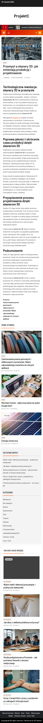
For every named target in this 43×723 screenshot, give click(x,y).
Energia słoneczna (10, 440)
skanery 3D (16, 118)
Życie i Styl (7, 541)
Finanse (5, 518)
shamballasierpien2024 (11, 533)
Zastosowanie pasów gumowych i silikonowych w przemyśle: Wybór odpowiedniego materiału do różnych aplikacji (11, 309)
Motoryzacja (7, 526)
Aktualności (7, 500)
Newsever (28, 721)
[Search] (36, 33)
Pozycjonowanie (8, 529)
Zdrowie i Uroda (8, 537)
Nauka (10, 716)
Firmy (28, 713)
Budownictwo (7, 511)
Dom (4, 514)
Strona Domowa (7, 713)
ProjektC (21, 15)
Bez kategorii (7, 503)
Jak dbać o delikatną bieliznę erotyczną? (26, 27)
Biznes (5, 62)
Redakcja (14, 408)
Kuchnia (5, 522)
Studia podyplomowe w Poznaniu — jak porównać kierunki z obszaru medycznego (20, 660)
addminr (7, 77)
